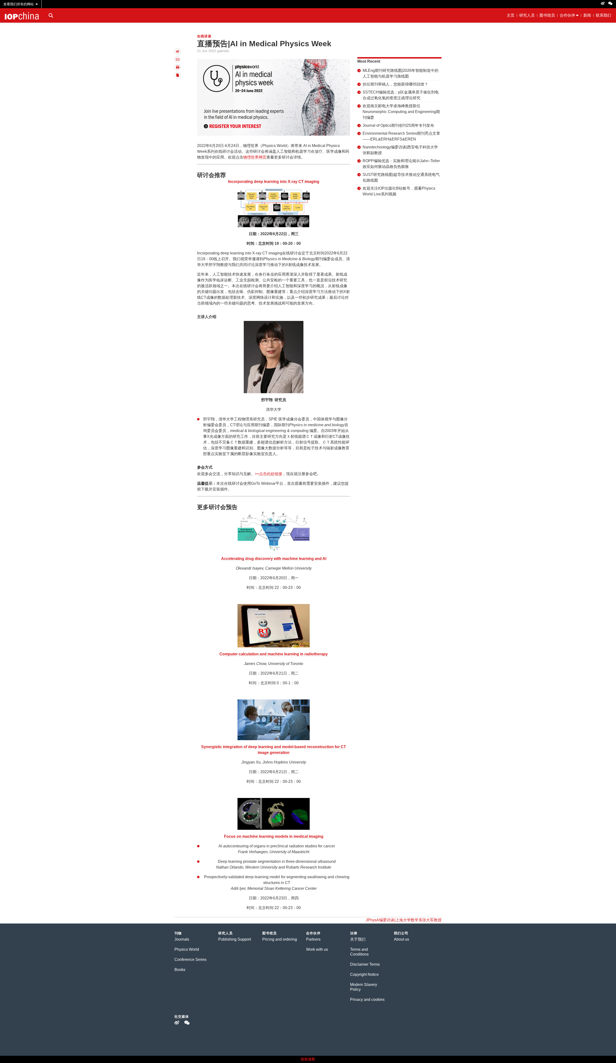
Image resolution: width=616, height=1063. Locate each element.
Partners (313, 939)
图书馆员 (547, 15)
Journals (181, 939)
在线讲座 (204, 36)
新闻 (587, 15)
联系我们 (603, 15)
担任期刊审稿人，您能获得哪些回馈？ (395, 84)
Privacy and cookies (367, 999)
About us (401, 939)
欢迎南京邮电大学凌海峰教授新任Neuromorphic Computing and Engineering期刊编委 (401, 112)
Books (179, 970)
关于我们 (358, 939)
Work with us (317, 949)
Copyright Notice (364, 974)
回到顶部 (308, 1059)
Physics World (186, 949)
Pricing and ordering (279, 939)
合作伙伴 (567, 15)
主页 (510, 15)
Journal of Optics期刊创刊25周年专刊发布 (398, 125)
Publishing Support (234, 939)
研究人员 (527, 15)
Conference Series (190, 959)
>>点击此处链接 (268, 474)
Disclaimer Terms (365, 964)
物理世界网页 (254, 157)
